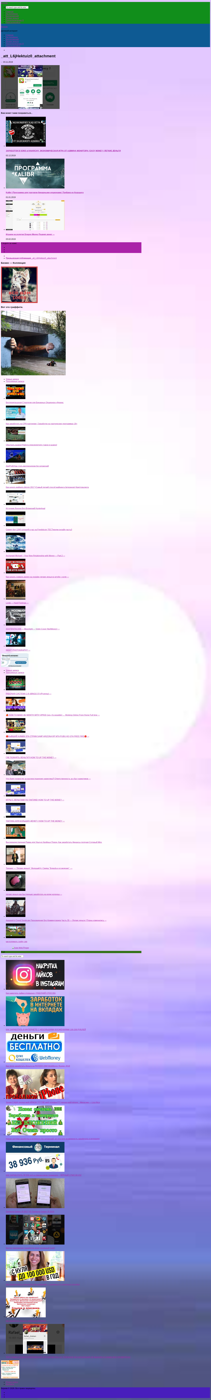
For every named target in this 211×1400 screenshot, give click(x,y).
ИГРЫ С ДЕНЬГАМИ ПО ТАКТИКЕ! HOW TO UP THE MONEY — (35, 800)
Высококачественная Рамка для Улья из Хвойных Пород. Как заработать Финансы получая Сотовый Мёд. (54, 842)
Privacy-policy (12, 1382)
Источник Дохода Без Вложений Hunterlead (25, 508)
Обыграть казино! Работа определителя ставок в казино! (31, 445)
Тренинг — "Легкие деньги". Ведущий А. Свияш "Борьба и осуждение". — (39, 868)
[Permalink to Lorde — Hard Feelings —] (15, 599)
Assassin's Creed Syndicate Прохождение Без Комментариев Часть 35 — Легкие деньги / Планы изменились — (56, 920)
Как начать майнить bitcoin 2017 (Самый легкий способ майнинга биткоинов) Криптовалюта (47, 487)
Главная (9, 12)
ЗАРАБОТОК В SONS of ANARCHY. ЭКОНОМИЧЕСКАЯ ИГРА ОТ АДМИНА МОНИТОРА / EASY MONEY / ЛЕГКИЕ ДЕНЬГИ (63, 151)
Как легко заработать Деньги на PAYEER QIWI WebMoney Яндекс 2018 (38, 1066)
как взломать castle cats (16, 942)
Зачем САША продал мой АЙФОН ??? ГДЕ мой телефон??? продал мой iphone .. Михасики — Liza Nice (53, 1102)
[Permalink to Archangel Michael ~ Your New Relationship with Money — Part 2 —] (15, 552)
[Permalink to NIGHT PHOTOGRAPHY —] (15, 646)
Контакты (10, 1384)
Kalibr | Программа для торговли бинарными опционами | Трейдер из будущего (45, 192)
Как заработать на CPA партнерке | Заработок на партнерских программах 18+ (41, 424)
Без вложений (12, 16)
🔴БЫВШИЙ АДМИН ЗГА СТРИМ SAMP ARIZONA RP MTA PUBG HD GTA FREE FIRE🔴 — (47, 736)
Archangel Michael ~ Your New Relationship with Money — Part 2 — (35, 556)
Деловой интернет (10, 655)
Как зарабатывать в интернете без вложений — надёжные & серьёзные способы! (43, 1284)
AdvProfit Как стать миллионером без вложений (27, 466)
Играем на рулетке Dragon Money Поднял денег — (30, 234)
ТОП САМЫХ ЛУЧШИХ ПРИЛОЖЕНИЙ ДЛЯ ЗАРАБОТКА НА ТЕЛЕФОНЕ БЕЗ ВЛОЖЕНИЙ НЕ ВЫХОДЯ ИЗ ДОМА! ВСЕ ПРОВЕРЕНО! (68, 1357)
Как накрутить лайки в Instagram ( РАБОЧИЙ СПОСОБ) (31, 993)
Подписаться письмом (14, 665)
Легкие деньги (12, 18)
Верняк (4, 3)
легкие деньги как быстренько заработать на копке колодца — (34, 894)
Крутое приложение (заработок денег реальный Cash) (30, 1248)
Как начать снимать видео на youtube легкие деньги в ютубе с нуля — (37, 577)
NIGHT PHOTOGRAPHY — (18, 650)
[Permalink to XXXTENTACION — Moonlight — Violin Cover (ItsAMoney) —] (15, 625)
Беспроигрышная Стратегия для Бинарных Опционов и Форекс (35, 402)
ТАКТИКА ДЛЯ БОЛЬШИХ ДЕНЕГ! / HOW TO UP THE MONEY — (35, 821)
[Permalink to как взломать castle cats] (15, 937)
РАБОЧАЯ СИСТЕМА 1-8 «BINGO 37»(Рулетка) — (28, 694)
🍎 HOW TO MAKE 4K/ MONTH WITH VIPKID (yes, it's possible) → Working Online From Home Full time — (53, 715)
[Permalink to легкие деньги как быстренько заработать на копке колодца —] (15, 890)
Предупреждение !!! (15, 20)
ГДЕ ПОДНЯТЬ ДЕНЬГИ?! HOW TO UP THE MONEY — (31, 757)
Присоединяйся (13, 23)
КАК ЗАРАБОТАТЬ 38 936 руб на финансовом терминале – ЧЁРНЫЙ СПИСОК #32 (43, 1175)
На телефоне (12, 14)
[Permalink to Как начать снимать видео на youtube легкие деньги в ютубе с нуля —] (15, 573)
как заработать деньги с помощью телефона (26, 1321)
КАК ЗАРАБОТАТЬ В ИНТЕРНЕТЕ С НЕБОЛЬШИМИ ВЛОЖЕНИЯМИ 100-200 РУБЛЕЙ (46, 1030)
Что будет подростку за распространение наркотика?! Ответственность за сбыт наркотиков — (48, 779)
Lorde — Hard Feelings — (17, 603)
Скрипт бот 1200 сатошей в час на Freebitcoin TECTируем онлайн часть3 (39, 530)
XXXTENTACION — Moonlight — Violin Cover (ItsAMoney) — (33, 629)
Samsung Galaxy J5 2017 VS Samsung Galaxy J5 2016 (30, 1212)
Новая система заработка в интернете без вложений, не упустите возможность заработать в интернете (53, 1139)
